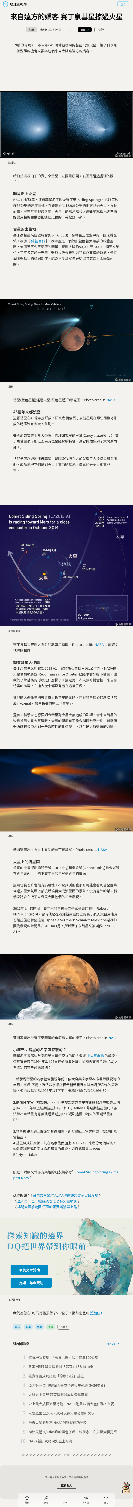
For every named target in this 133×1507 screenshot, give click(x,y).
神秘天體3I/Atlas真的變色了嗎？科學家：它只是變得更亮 (72, 1431)
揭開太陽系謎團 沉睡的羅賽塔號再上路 (47, 1206)
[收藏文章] (70, 29)
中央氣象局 (95, 1055)
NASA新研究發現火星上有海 (50, 1440)
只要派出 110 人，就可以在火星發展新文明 (61, 1413)
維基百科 (38, 240)
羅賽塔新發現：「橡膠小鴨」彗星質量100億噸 (63, 1357)
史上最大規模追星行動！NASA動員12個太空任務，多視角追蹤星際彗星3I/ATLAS (73, 1404)
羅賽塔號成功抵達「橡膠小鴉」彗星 (56, 1375)
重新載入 (66, 1485)
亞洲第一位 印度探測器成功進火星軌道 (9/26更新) (66, 1385)
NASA (111, 399)
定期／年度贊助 (31, 1282)
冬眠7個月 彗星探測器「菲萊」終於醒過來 (60, 1366)
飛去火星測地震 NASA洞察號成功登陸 (57, 1422)
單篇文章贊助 (29, 1269)
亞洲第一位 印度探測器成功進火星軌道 (47, 1201)
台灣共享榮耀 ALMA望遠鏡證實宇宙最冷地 (65, 1195)
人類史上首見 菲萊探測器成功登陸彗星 (58, 1394)
